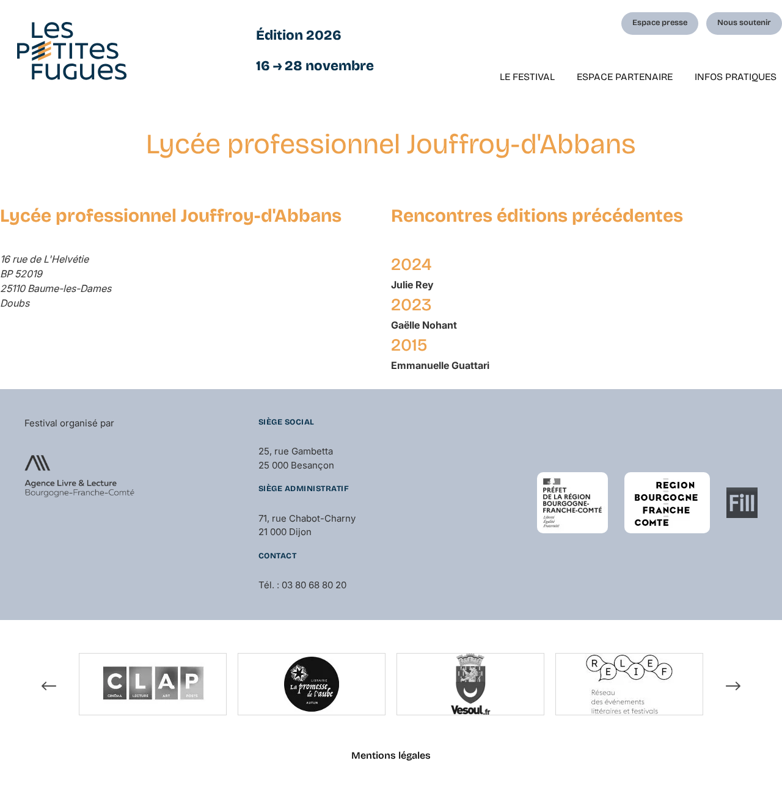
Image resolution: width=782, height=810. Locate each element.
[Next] (733, 686)
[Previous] (49, 686)
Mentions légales (391, 755)
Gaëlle (424, 325)
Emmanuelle (440, 365)
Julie (412, 285)
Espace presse (659, 22)
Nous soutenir (744, 22)
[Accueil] (71, 51)
